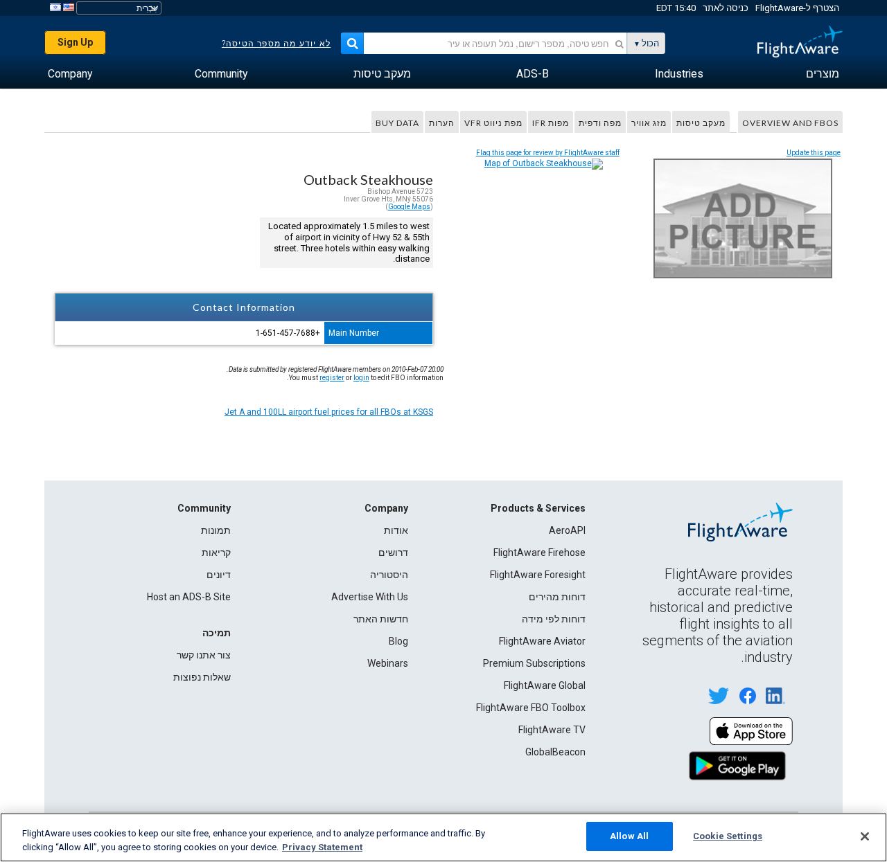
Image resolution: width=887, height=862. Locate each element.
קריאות (216, 552)
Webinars (387, 663)
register (331, 377)
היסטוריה (389, 574)
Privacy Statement (322, 847)
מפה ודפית (600, 123)
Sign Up (75, 42)
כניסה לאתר (725, 8)
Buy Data (397, 123)
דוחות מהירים (557, 596)
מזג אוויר (649, 123)
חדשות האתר (380, 619)
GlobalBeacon (555, 751)
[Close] (865, 836)
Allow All (629, 836)
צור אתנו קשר (204, 655)
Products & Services (538, 508)
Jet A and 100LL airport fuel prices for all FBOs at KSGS (329, 412)
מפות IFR (550, 123)
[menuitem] (822, 74)
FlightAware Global (545, 685)
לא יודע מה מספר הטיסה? (276, 43)
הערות (442, 123)
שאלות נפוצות (202, 677)
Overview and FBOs (790, 123)
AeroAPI (567, 530)
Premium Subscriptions (534, 663)
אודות (396, 530)
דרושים (393, 552)
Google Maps (409, 206)
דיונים (219, 574)
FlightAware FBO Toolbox (531, 707)
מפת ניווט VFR (493, 123)
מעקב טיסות (701, 123)
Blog (398, 641)
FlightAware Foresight (538, 574)
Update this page (814, 152)
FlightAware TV (552, 729)
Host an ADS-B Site (189, 596)
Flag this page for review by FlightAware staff (548, 152)
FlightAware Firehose (539, 552)
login (361, 377)
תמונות (216, 530)
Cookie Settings (727, 836)
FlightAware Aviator (542, 641)
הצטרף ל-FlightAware (797, 8)
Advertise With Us (369, 596)
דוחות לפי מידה (554, 619)
